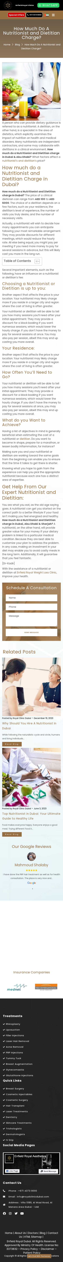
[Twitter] (16, 1213)
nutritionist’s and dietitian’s (19, 161)
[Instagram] (10, 1213)
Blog (17, 44)
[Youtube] (22, 1213)
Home (7, 44)
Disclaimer (47, 1249)
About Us (21, 1233)
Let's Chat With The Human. (39, 1256)
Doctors (33, 1233)
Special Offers (16, 14)
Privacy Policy (29, 1249)
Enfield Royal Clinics (25, 5)
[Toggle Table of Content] (35, 261)
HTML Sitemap (32, 1237)
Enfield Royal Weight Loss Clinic (36, 572)
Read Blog (12, 744)
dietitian (25, 439)
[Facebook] (4, 1213)
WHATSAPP (49, 5)
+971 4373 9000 (35, 15)
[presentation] (32, 889)
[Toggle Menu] (53, 15)
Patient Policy (31, 1253)
